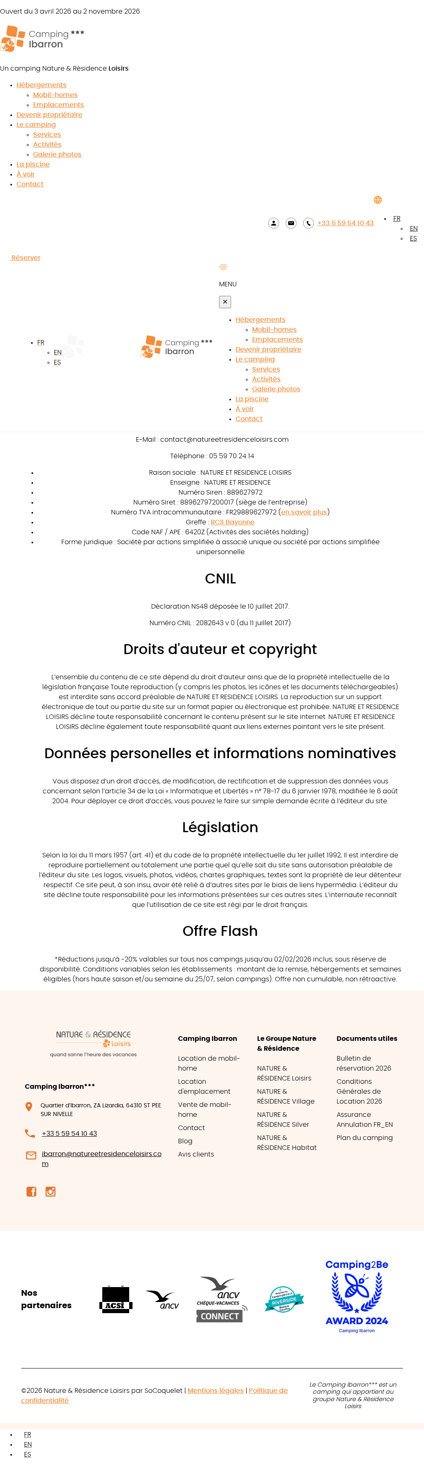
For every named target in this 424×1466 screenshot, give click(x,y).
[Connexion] (273, 223)
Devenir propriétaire (49, 115)
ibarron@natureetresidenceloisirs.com (101, 1159)
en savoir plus (304, 512)
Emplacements (58, 105)
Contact (30, 184)
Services (47, 134)
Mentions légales (216, 1390)
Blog (185, 1141)
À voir (26, 174)
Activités (47, 144)
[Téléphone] (308, 223)
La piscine (33, 164)
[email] (291, 223)
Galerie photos (57, 154)
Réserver (25, 258)
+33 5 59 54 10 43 (345, 223)
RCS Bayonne (233, 522)
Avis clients (196, 1154)
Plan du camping (365, 1138)
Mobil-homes (55, 95)
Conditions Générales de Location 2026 (359, 1091)
